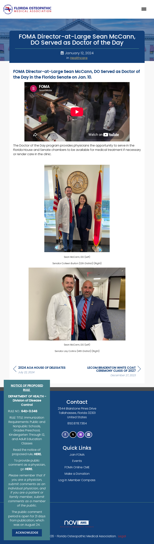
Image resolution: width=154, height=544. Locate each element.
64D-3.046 (29, 411)
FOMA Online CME (77, 467)
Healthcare (79, 58)
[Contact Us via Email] (88, 434)
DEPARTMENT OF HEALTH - (27, 396)
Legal (122, 536)
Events (77, 461)
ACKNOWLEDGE (27, 532)
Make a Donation (77, 474)
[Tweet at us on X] (72, 434)
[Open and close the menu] (101, 9)
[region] (113, 372)
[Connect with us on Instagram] (80, 434)
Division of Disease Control (27, 402)
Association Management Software (77, 526)
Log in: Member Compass (77, 480)
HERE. (38, 454)
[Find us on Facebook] (65, 434)
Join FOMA (77, 454)
